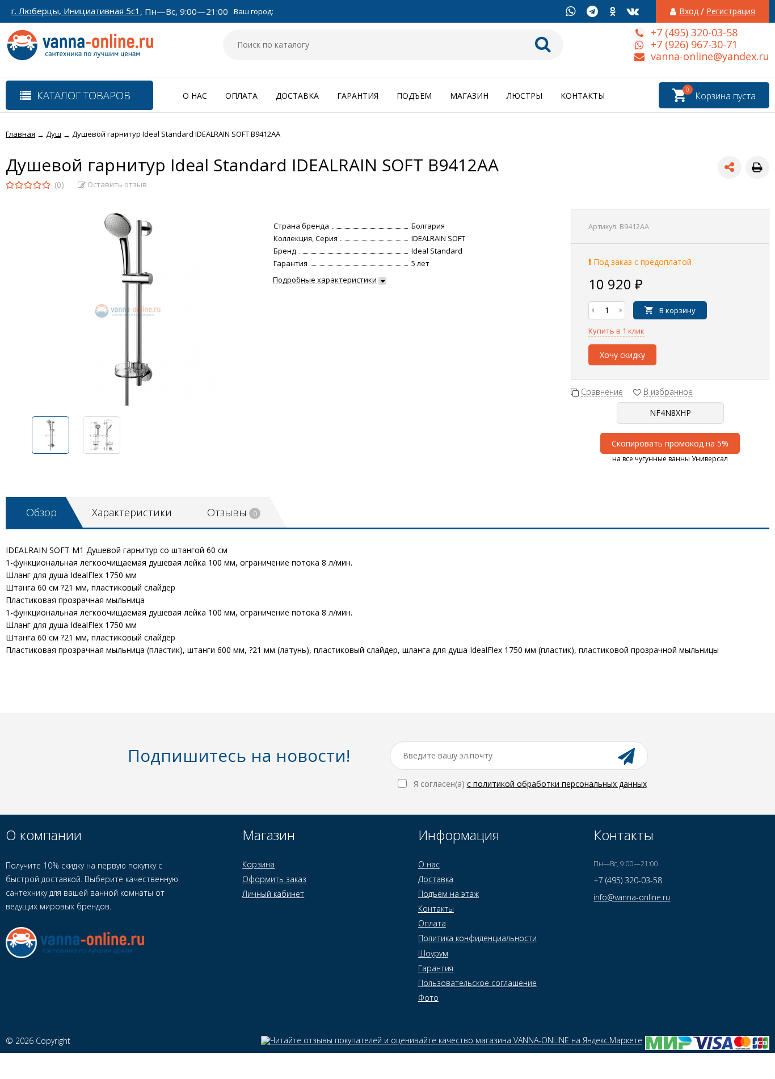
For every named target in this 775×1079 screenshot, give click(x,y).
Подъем (414, 95)
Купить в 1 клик (616, 331)
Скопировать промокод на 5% (670, 443)
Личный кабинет (273, 893)
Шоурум (433, 953)
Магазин (469, 95)
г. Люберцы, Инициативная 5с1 (75, 11)
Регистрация (730, 11)
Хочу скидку (622, 354)
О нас (195, 95)
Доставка (297, 95)
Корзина (258, 864)
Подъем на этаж (448, 893)
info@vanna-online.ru (631, 897)
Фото (428, 997)
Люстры (524, 95)
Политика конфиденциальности (477, 938)
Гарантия (357, 95)
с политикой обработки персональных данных (557, 783)
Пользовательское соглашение (477, 982)
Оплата (241, 95)
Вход (688, 11)
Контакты (583, 95)
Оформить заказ (274, 879)
